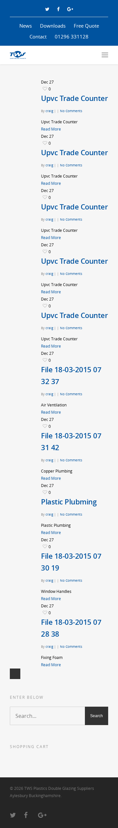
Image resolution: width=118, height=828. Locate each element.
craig (49, 111)
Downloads (53, 25)
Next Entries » (15, 674)
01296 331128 (71, 36)
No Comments (71, 111)
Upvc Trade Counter (74, 98)
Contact (38, 36)
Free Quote (86, 25)
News (25, 25)
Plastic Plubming (68, 501)
